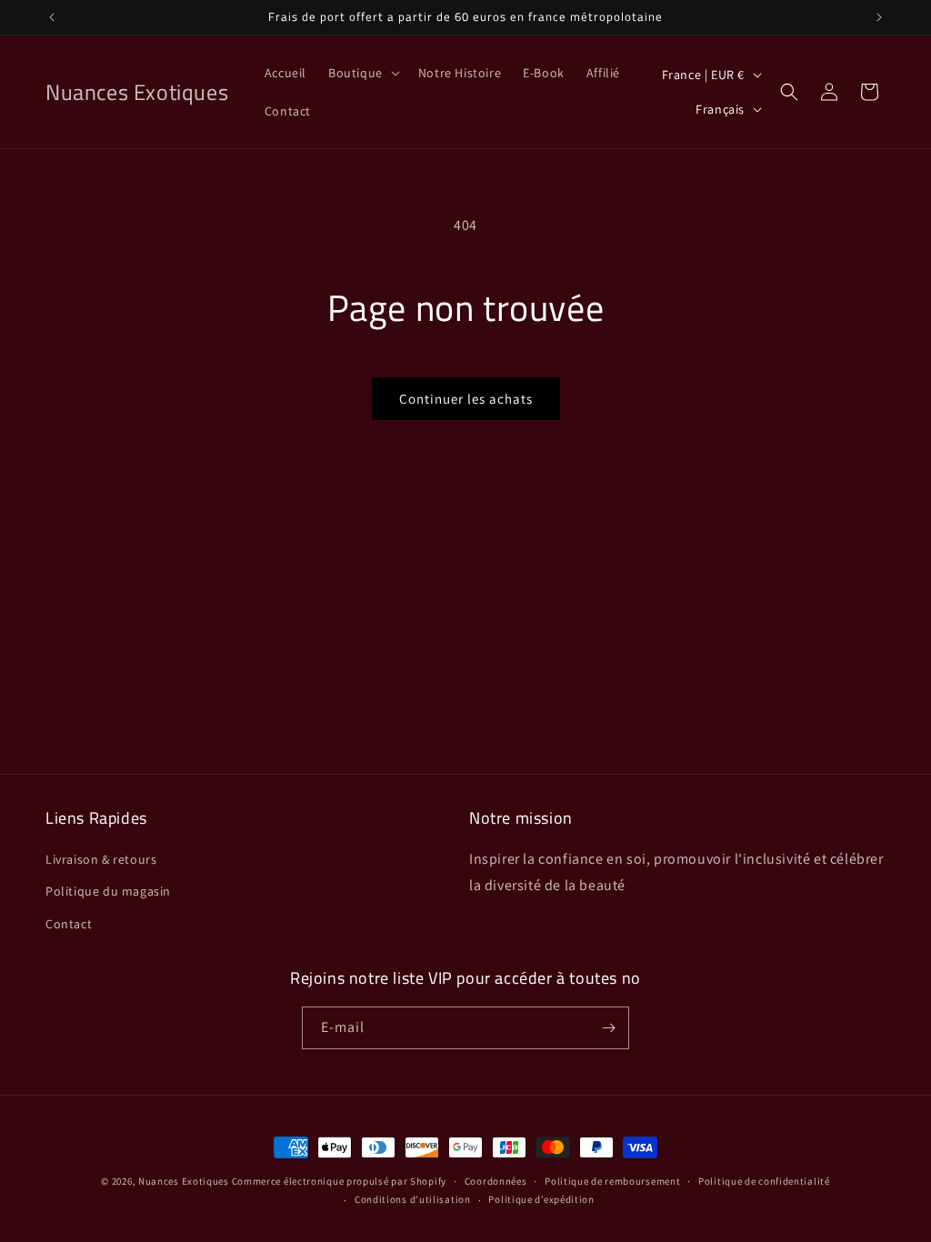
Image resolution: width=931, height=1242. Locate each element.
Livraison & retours (100, 859)
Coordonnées (496, 1181)
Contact (68, 924)
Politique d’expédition (541, 1199)
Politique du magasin (108, 891)
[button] (362, 73)
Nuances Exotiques (183, 1181)
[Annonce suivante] (879, 17)
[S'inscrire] (608, 1028)
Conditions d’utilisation (413, 1199)
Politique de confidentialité (764, 1181)
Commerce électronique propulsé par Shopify (339, 1181)
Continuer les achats (466, 398)
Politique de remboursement (612, 1181)
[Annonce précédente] (52, 17)
